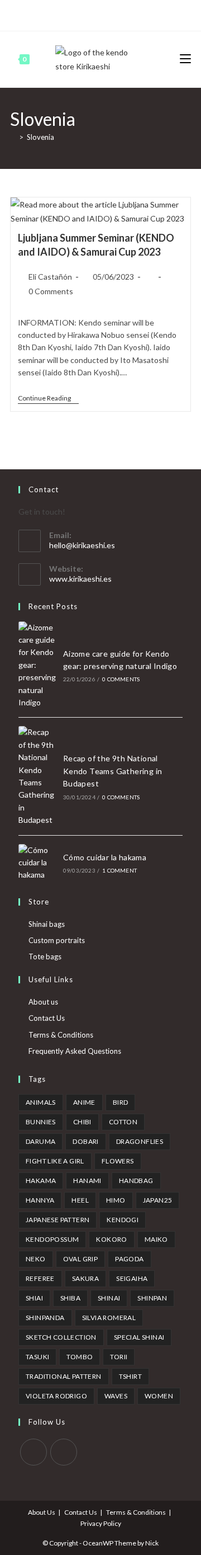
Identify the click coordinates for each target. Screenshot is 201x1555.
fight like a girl (55, 1161)
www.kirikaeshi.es (80, 578)
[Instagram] (105, 14)
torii (118, 1357)
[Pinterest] (79, 14)
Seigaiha (131, 1278)
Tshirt (130, 1376)
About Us (41, 1512)
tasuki (37, 1357)
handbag (136, 1180)
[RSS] (143, 14)
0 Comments (50, 291)
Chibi (82, 1122)
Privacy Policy (100, 1523)
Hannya (40, 1200)
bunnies (41, 1122)
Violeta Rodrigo (56, 1396)
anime (84, 1102)
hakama (41, 1180)
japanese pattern (57, 1219)
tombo (79, 1357)
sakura (85, 1278)
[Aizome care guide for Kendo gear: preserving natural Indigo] (37, 665)
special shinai (139, 1337)
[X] (55, 14)
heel (80, 1200)
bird (120, 1102)
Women (159, 1396)
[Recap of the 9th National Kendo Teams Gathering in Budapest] (37, 776)
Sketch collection (61, 1337)
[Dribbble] (92, 14)
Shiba (70, 1298)
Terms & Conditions (60, 1034)
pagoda (129, 1259)
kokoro (111, 1239)
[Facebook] (66, 14)
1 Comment (119, 870)
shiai (34, 1298)
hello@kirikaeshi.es (82, 545)
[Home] (13, 137)
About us (43, 1001)
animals (41, 1102)
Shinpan (152, 1298)
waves (115, 1396)
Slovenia (40, 137)
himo (116, 1200)
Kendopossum (52, 1239)
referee (40, 1278)
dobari (85, 1141)
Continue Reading (48, 399)
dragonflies (139, 1141)
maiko (156, 1239)
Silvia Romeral (109, 1317)
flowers (118, 1161)
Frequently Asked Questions (74, 1051)
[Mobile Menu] (185, 59)
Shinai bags (46, 924)
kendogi (122, 1219)
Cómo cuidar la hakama (104, 857)
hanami (87, 1180)
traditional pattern (64, 1376)
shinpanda (45, 1317)
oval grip (80, 1259)
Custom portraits (56, 940)
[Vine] (131, 14)
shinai (109, 1298)
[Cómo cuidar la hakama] (37, 863)
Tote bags (44, 956)
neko (36, 1259)
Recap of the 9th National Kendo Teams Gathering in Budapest (112, 770)
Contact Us (46, 1018)
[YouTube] (118, 14)
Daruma (40, 1141)
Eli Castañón (50, 276)
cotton (123, 1122)
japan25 (158, 1200)
